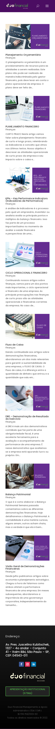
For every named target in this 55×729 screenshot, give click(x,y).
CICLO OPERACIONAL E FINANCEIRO (26, 273)
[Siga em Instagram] (27, 664)
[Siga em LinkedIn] (33, 664)
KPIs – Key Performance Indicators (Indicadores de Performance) (27, 200)
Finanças (10, 57)
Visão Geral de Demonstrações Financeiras (25, 567)
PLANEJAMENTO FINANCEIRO (22, 126)
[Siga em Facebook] (21, 664)
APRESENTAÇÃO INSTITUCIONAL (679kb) (27, 691)
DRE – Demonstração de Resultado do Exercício (27, 418)
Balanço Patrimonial (18, 494)
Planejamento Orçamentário (23, 55)
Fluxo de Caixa (14, 344)
